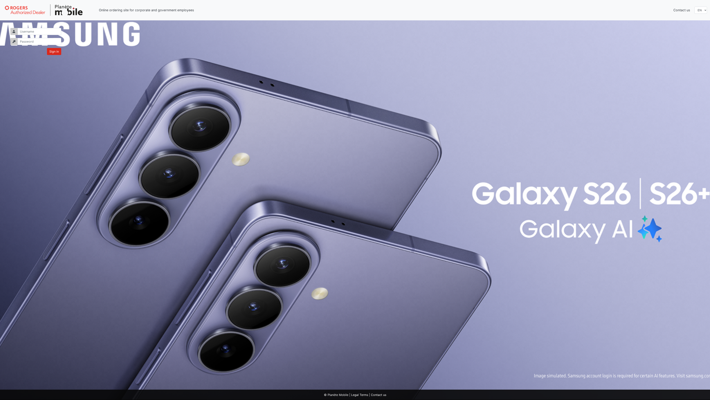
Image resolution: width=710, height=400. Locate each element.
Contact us (378, 395)
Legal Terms (359, 395)
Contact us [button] (681, 10)
